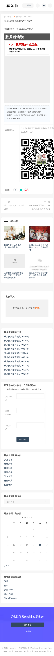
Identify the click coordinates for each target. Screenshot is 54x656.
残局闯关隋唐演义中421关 (16, 374)
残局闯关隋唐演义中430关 (16, 337)
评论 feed (8, 594)
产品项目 (8, 460)
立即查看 (27, 625)
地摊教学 (8, 464)
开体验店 (8, 481)
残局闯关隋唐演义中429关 (16, 341)
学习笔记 (8, 476)
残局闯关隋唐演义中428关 (16, 345)
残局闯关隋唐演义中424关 (16, 362)
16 (40, 545)
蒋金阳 (9, 17)
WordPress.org (11, 598)
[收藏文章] (15, 190)
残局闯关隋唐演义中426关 (16, 353)
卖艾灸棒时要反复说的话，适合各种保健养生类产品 (38, 275)
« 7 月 (6, 566)
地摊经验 (19, 17)
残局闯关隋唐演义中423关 (16, 366)
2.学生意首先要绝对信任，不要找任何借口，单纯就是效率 (13, 275)
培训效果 (8, 472)
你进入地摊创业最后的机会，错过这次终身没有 (38, 247)
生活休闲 (8, 485)
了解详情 (27, 631)
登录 (37, 308)
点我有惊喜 (23, 648)
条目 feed (8, 590)
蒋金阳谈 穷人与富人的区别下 (14, 207)
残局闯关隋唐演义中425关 (16, 357)
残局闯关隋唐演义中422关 (16, 370)
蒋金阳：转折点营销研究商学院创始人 (21, 115)
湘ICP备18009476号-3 (21, 651)
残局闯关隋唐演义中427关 (16, 349)
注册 (6, 581)
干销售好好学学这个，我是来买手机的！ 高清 (39, 207)
